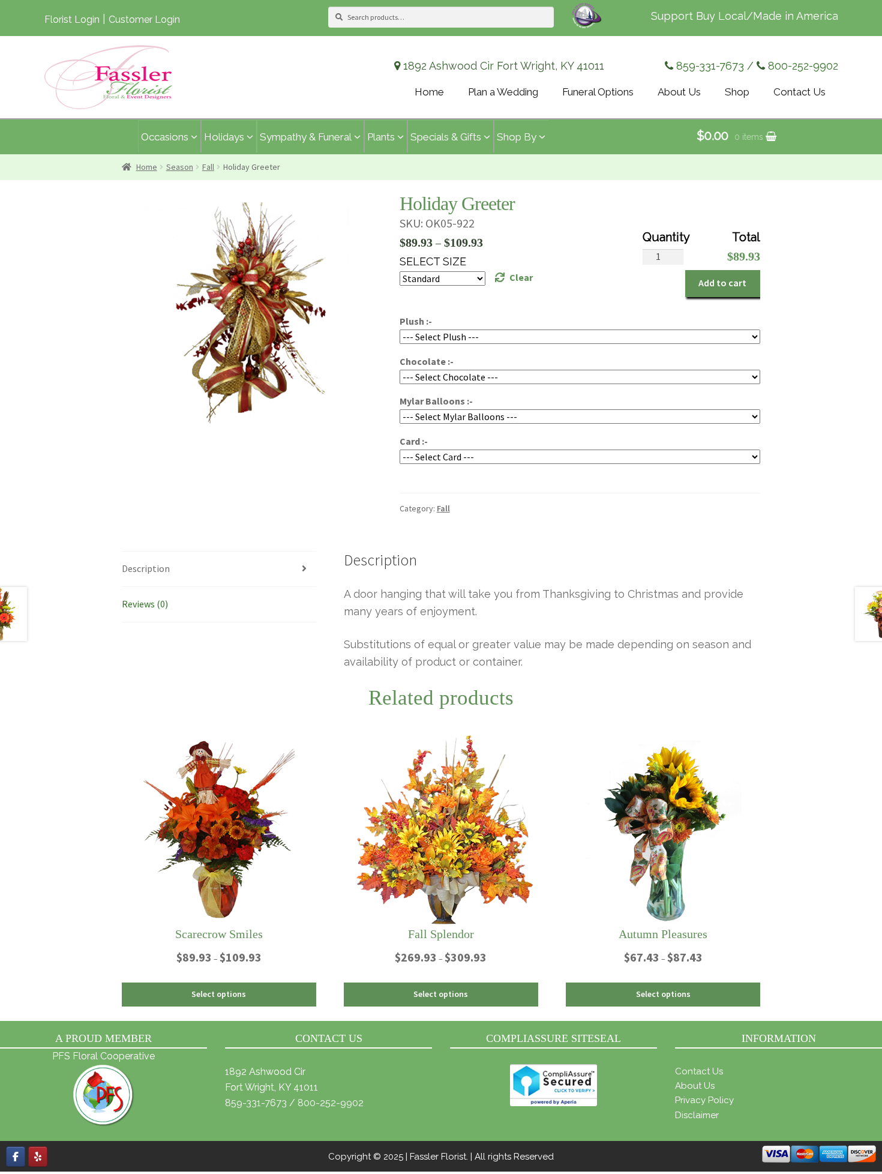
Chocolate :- (427, 361)
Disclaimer (697, 1115)
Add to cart (722, 283)
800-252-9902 (803, 65)
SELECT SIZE (433, 261)
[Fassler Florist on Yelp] (37, 1156)
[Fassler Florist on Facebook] (15, 1156)
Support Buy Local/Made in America (744, 16)
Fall (208, 166)
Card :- (414, 441)
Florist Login (72, 19)
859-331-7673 (710, 65)
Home (146, 166)
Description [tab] (146, 568)
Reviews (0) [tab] (145, 604)
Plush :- (416, 321)
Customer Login (144, 19)
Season (179, 166)
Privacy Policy (704, 1100)
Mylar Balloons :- (436, 401)
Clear (521, 277)
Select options (218, 994)
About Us (695, 1085)
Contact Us (699, 1071)
